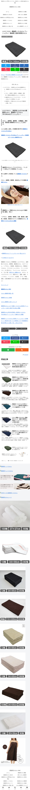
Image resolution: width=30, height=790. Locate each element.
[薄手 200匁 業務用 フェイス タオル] (12, 693)
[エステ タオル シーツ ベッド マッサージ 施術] (6, 497)
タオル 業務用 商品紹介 (22, 328)
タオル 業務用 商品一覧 (7, 293)
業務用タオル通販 (22, 772)
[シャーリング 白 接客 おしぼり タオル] (12, 722)
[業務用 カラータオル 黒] (12, 579)
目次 (13, 84)
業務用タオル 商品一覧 (8, 785)
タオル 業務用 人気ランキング (9, 301)
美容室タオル (5, 330)
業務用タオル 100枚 (22, 783)
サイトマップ (4, 285)
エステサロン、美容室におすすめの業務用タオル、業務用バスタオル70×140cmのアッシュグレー (15, 89)
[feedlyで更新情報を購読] (8, 349)
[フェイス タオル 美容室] (6, 471)
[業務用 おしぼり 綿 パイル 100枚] (15, 516)
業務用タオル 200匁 (22, 777)
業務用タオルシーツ (8, 783)
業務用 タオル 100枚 (6, 297)
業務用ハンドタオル (8, 781)
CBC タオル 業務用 (22, 775)
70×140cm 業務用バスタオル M (14, 74)
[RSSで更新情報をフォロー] (22, 349)
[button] (27, 384)
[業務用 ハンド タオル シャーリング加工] (6, 467)
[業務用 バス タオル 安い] (15, 477)
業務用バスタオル (22, 173)
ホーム (3, 74)
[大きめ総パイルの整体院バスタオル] (15, 486)
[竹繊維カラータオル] (12, 636)
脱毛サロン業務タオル (15, 272)
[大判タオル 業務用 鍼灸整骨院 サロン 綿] (8, 493)
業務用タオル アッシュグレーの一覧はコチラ (14, 253)
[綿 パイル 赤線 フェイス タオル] (15, 549)
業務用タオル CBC (6, 289)
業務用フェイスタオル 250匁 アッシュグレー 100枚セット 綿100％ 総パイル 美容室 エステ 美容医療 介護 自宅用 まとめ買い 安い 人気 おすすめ (14, 321)
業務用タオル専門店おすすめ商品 (8, 777)
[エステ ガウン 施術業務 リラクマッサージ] (12, 751)
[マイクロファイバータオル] (12, 665)
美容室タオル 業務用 (22, 781)
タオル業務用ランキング (22, 785)
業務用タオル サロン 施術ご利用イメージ (15, 204)
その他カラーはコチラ (8, 257)
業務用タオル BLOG (8, 775)
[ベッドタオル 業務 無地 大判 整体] (12, 608)
